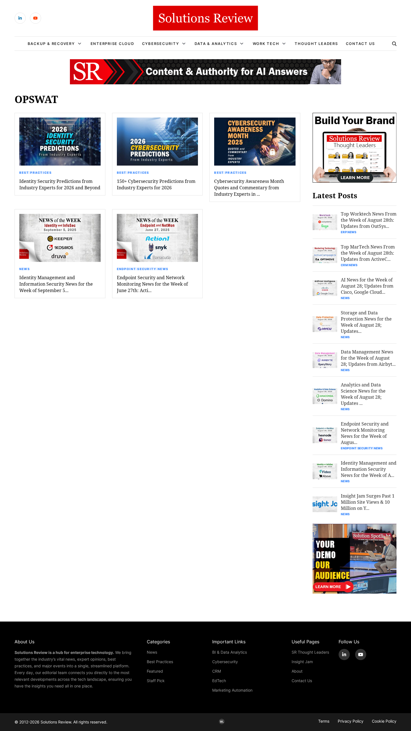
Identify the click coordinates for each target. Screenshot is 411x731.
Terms (323, 721)
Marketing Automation (232, 690)
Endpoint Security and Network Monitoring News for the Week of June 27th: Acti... (152, 283)
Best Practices (35, 172)
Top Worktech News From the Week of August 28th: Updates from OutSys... (368, 220)
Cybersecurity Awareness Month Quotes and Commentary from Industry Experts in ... (249, 187)
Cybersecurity (160, 43)
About (297, 671)
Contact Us (360, 43)
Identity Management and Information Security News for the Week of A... (368, 469)
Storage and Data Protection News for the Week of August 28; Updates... (366, 322)
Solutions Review (56, 722)
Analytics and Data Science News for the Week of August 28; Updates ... (363, 394)
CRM (216, 671)
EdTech (219, 680)
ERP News (348, 232)
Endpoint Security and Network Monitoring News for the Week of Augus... (365, 433)
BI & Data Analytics (229, 652)
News (24, 268)
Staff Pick (156, 680)
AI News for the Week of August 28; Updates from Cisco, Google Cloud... (367, 286)
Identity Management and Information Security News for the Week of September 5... (56, 283)
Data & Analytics (216, 43)
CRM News (349, 265)
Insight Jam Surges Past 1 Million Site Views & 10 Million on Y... (368, 502)
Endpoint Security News (143, 268)
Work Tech (266, 43)
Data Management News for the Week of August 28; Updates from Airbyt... (368, 358)
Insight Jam (302, 661)
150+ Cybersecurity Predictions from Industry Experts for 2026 (156, 184)
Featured (155, 671)
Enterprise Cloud (112, 43)
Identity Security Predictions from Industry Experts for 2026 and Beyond (59, 184)
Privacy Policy (350, 721)
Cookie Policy (384, 721)
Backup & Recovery (51, 43)
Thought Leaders (316, 43)
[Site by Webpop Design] (222, 721)
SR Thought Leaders (310, 652)
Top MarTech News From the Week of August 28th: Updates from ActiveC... (368, 253)
